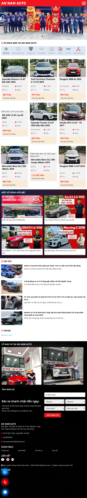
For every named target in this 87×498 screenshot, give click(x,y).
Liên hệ (55, 450)
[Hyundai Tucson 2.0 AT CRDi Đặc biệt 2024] (43, 111)
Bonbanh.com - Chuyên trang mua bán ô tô (56, 465)
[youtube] (7, 459)
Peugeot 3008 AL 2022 (70, 79)
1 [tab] (42, 36)
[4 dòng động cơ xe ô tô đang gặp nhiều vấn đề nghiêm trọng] (11, 287)
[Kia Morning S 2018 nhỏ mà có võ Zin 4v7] (64, 237)
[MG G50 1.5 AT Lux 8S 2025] (12, 111)
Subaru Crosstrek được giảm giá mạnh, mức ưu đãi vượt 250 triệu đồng (52, 266)
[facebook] (3, 459)
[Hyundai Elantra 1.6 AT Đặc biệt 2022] (14, 67)
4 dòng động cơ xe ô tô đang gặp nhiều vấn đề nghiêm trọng (47, 281)
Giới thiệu (22, 450)
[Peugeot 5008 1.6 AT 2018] (72, 154)
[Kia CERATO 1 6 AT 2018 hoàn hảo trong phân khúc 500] (22, 237)
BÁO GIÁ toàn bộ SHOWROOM (13, 220)
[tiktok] (12, 459)
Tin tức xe (38, 450)
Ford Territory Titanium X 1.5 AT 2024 (43, 80)
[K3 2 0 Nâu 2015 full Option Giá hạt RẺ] (64, 207)
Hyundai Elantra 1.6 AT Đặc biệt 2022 (13, 80)
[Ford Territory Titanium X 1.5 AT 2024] (43, 67)
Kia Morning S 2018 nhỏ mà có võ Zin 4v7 (60, 250)
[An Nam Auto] (13, 3)
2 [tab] (45, 36)
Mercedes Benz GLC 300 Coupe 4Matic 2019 (43, 161)
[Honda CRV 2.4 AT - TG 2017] (72, 111)
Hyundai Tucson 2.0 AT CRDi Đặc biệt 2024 (42, 124)
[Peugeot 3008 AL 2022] (72, 67)
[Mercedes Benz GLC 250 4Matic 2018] (14, 154)
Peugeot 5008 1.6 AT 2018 (72, 166)
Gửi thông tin (53, 415)
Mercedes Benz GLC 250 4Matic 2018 (14, 167)
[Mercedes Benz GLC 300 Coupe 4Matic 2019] (43, 154)
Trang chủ (5, 450)
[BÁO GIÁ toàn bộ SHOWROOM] (22, 207)
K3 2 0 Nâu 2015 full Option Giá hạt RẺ (59, 220)
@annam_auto (6, 335)
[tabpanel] (43, 20)
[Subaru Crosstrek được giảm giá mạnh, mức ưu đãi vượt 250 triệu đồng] (11, 271)
